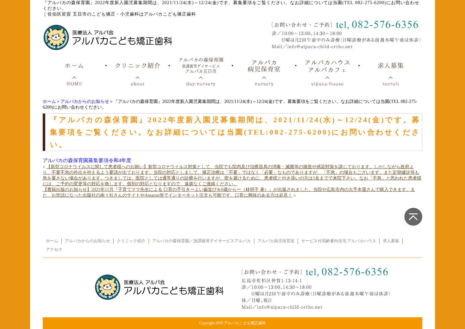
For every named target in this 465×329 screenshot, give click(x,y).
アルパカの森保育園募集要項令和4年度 (87, 160)
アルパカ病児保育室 (275, 241)
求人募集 (391, 241)
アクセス (54, 249)
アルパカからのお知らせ (84, 101)
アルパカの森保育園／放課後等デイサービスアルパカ (201, 241)
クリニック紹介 (131, 241)
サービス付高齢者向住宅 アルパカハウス (338, 241)
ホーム (49, 101)
